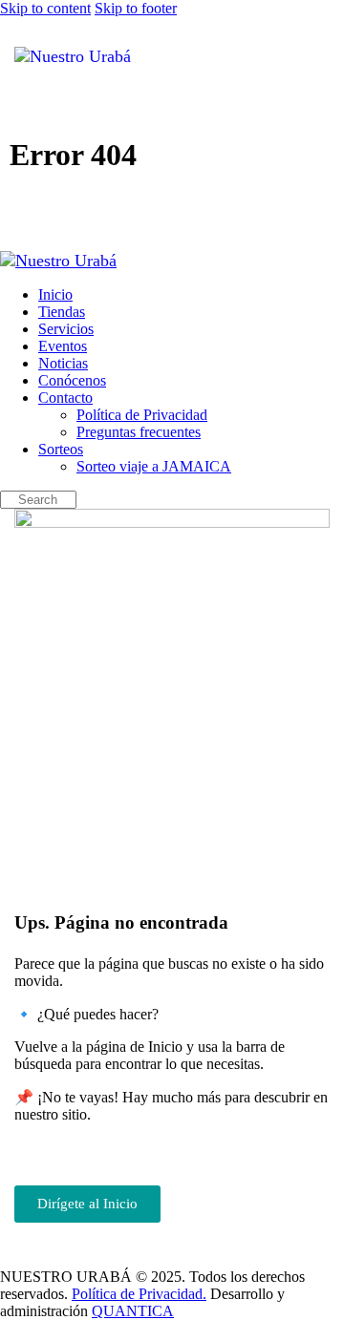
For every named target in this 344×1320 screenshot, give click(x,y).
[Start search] (318, 54)
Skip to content (45, 8)
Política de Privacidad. (139, 1294)
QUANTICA (133, 1311)
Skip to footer (136, 8)
